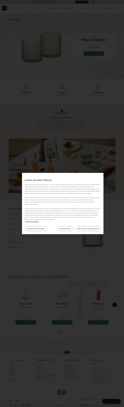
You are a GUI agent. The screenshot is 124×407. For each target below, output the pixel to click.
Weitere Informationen (32, 221)
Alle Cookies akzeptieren (88, 228)
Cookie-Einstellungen (36, 228)
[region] (63, 203)
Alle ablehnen (65, 228)
